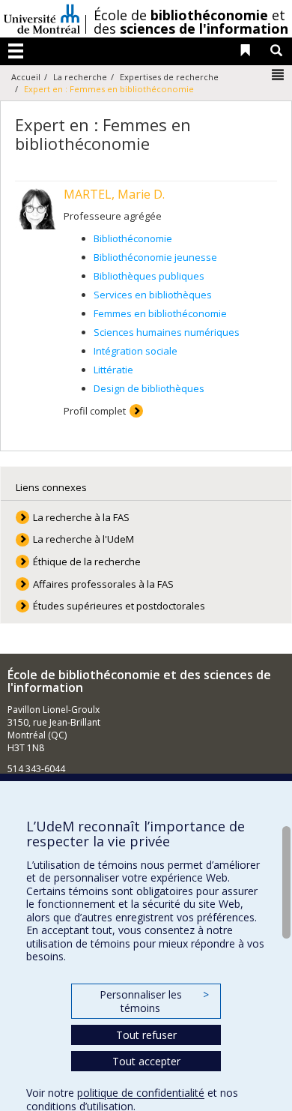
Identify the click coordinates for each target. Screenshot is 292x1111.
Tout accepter (146, 1061)
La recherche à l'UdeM (83, 539)
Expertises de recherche (169, 76)
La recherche (80, 76)
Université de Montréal (42, 19)
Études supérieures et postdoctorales (119, 605)
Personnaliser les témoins (154, 1001)
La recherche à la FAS (81, 517)
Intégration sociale (135, 351)
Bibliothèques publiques (149, 276)
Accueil (25, 76)
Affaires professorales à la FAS (103, 584)
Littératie (113, 369)
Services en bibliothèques (153, 294)
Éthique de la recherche (87, 561)
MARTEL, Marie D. (114, 194)
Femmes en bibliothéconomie (160, 313)
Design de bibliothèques (149, 388)
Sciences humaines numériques (167, 332)
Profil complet (95, 411)
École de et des (191, 21)
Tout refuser (146, 1035)
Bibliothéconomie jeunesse (155, 257)
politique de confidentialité (140, 1093)
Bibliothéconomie (133, 238)
